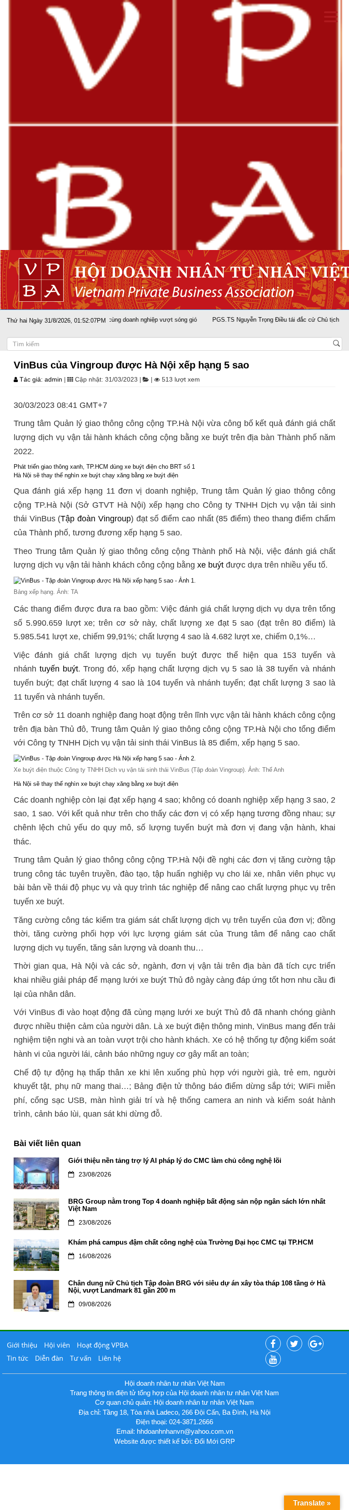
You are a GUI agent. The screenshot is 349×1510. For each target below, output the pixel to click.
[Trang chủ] (174, 124)
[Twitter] (294, 1344)
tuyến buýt (59, 668)
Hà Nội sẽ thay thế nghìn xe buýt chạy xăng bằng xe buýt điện (96, 475)
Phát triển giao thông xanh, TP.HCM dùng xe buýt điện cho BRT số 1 (104, 466)
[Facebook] (273, 1344)
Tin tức (17, 1358)
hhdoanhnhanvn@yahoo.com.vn (185, 1431)
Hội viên (57, 1344)
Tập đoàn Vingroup (95, 518)
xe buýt (210, 564)
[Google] (316, 1344)
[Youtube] (273, 1359)
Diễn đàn (49, 1358)
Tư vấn (80, 1358)
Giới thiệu (22, 1344)
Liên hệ (109, 1358)
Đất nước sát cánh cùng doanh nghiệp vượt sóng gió (110, 319)
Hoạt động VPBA (103, 1344)
